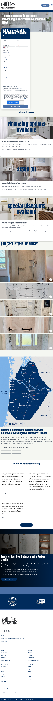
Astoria (3, 679)
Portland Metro (5, 669)
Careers (29, 676)
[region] (26, 22)
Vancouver (3, 666)
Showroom (4, 652)
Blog (29, 669)
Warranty (3, 655)
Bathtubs (30, 655)
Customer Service (5, 660)
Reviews (30, 674)
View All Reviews (26, 525)
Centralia (3, 681)
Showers (30, 652)
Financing (3, 657)
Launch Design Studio (9, 579)
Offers (29, 671)
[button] (30, 29)
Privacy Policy (19, 88)
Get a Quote (45, 5)
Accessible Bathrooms (33, 660)
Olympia (3, 676)
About (29, 666)
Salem (2, 671)
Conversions (31, 657)
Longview (3, 674)
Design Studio (31, 679)
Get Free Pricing (15, 106)
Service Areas (6, 452)
